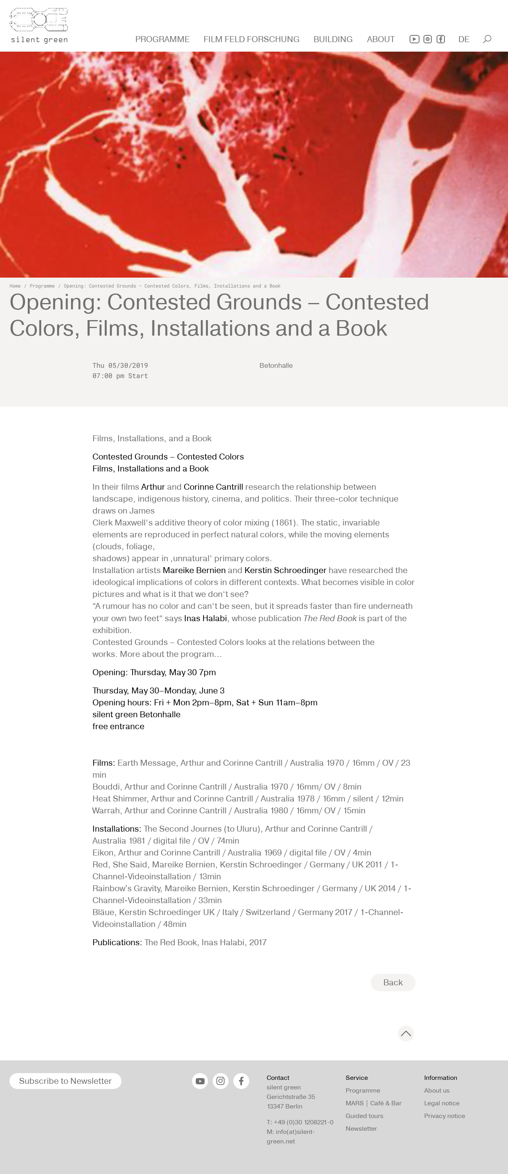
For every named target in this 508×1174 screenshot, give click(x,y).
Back (393, 982)
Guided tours (364, 1116)
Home (15, 285)
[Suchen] (487, 39)
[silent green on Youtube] (414, 39)
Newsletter (361, 1128)
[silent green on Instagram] (428, 39)
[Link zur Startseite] (43, 23)
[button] (163, 39)
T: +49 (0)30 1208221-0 (300, 1122)
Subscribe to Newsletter (65, 1081)
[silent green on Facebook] (441, 39)
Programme (42, 285)
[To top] (406, 1033)
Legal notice (442, 1103)
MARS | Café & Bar (374, 1103)
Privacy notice (444, 1116)
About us (437, 1090)
